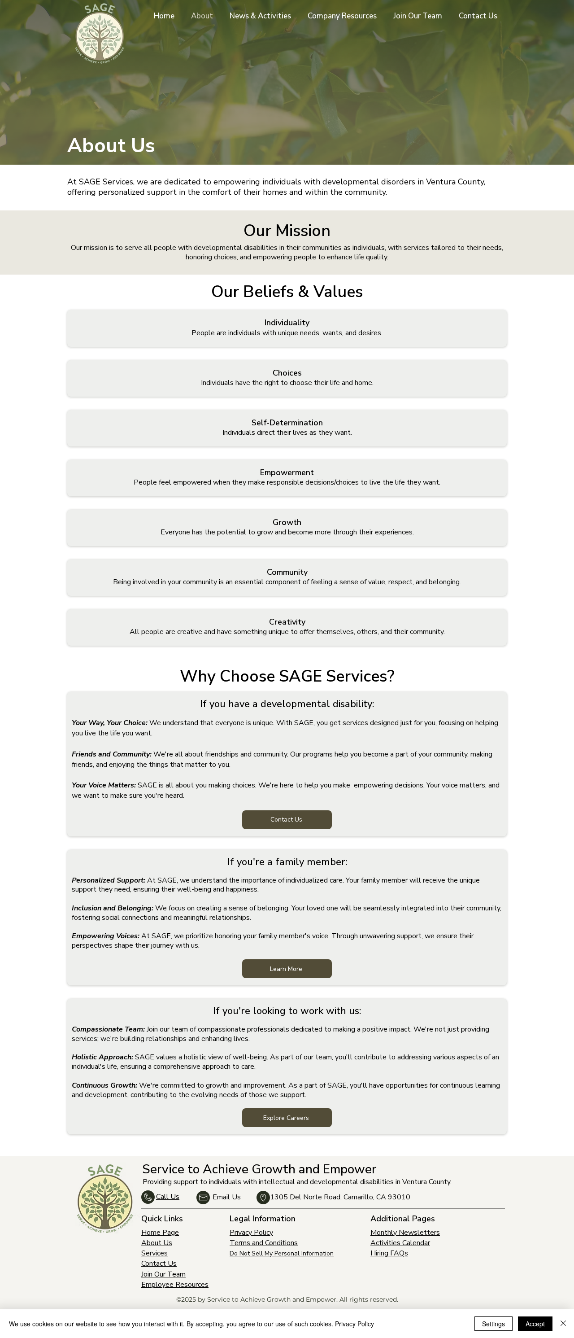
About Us (156, 1243)
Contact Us (159, 1263)
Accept (535, 1323)
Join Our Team (163, 1274)
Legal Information (263, 1218)
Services (154, 1253)
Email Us (227, 1197)
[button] (344, 16)
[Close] (563, 1323)
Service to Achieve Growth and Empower (259, 1169)
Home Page (160, 1232)
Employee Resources (175, 1285)
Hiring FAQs (389, 1253)
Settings (493, 1323)
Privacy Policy (251, 1232)
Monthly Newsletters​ (405, 1232)
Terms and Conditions (264, 1243)
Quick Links (162, 1218)
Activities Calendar (400, 1243)
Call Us (167, 1197)
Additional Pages (402, 1218)
